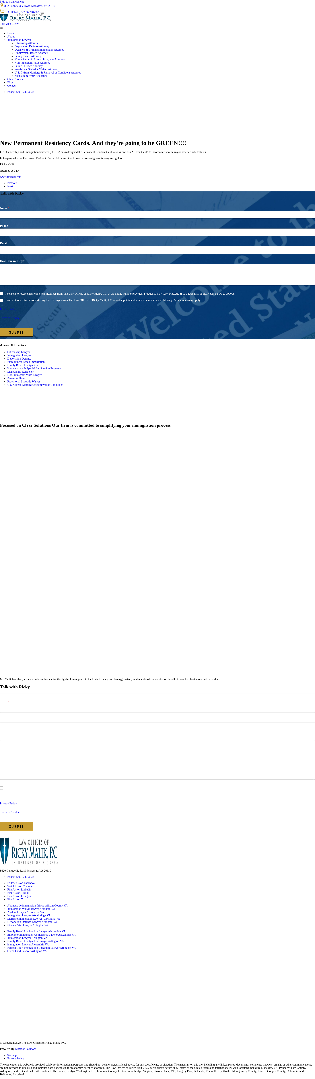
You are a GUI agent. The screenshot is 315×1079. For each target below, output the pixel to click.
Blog (10, 82)
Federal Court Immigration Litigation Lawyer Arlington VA (41, 947)
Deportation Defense (19, 358)
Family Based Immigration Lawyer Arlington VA (35, 941)
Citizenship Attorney (26, 43)
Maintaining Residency (20, 371)
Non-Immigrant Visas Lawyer (24, 374)
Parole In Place (16, 378)
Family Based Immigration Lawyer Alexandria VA (36, 931)
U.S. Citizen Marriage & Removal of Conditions (35, 384)
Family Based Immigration (22, 365)
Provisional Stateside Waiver (23, 381)
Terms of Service (10, 318)
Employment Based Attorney (31, 52)
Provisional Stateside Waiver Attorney (36, 69)
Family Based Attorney (28, 56)
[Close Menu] (1, 28)
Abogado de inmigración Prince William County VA (37, 905)
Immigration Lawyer (19, 39)
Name (4, 208)
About (11, 36)
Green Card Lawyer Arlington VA (27, 951)
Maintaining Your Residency (31, 75)
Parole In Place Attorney (29, 66)
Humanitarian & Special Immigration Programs (34, 368)
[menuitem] (161, 33)
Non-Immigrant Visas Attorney (32, 62)
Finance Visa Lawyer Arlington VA (27, 925)
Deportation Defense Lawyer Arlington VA (32, 921)
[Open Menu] (42, 13)
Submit (16, 332)
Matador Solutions (25, 1048)
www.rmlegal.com (10, 176)
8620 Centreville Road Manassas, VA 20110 (25, 870)
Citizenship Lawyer (18, 352)
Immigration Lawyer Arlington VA (27, 937)
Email (3, 243)
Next (10, 186)
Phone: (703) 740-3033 (20, 91)
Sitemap (12, 1055)
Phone (4, 225)
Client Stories (15, 79)
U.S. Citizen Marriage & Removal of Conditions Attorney (48, 72)
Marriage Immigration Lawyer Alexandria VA (33, 918)
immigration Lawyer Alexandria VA (28, 944)
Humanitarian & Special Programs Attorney (40, 59)
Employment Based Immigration (26, 361)
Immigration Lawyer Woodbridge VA (29, 915)
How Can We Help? (12, 261)
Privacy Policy (8, 309)
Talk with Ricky (9, 23)
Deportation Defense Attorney (32, 46)
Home (10, 33)
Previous (12, 183)
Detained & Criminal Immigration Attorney (39, 49)
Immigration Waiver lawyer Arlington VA (31, 908)
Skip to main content (12, 1)
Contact (11, 85)
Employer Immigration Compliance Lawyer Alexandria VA (41, 934)
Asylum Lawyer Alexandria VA (25, 912)
